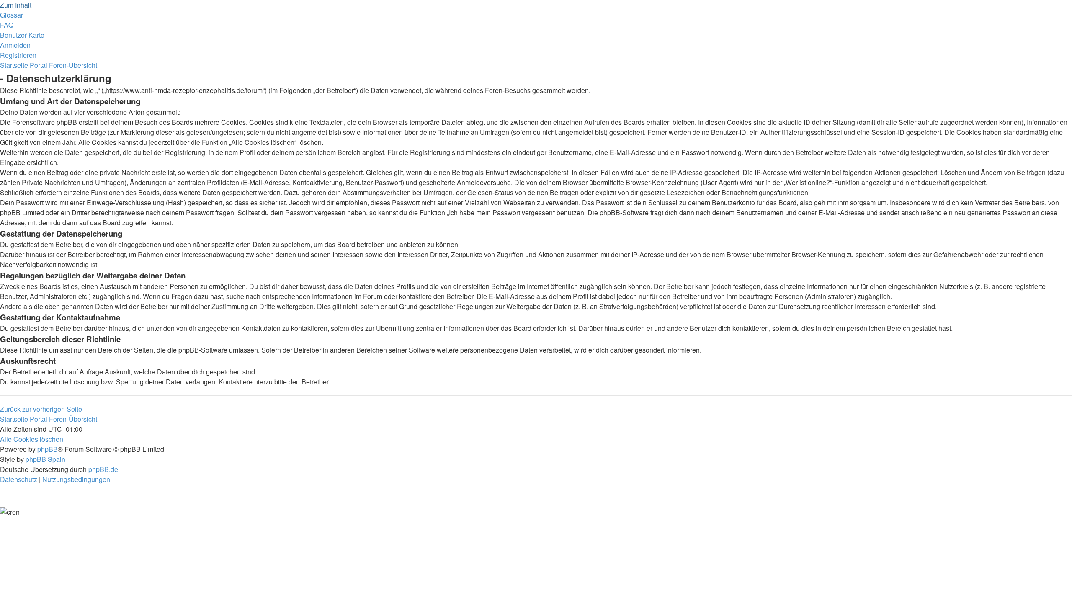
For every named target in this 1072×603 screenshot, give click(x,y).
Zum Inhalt (15, 5)
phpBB (47, 449)
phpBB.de (103, 469)
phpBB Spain (45, 459)
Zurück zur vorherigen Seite (41, 409)
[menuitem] (11, 15)
